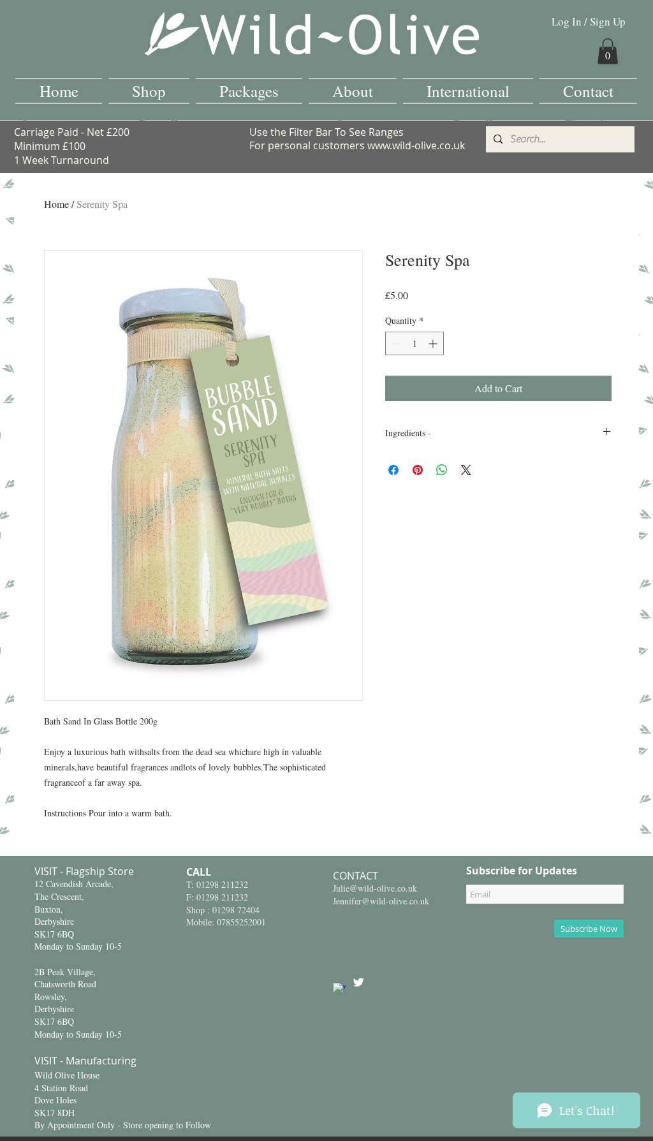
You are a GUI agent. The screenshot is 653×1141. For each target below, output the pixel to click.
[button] (608, 51)
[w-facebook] (339, 989)
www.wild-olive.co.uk (416, 145)
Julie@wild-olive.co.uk (375, 888)
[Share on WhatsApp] (442, 470)
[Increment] (434, 343)
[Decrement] (395, 343)
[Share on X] (466, 470)
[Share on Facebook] (393, 470)
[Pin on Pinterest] (417, 470)
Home (56, 203)
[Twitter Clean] (358, 982)
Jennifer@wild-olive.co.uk (381, 901)
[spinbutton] (414, 343)
